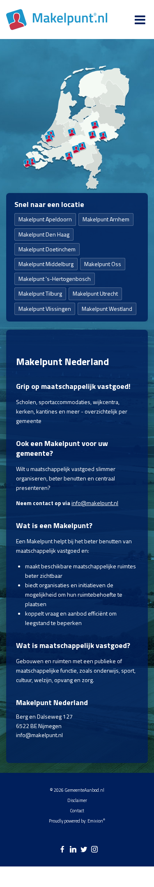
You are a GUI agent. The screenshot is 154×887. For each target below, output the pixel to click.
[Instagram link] (94, 850)
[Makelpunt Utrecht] (71, 132)
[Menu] (140, 19)
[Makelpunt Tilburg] (69, 156)
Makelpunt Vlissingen (44, 308)
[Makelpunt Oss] (82, 146)
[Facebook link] (62, 850)
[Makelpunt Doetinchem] (103, 136)
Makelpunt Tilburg (40, 293)
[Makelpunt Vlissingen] (27, 163)
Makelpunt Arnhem (106, 219)
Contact (77, 810)
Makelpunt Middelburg (46, 264)
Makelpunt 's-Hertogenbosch (54, 278)
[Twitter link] (83, 850)
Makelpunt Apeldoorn (45, 219)
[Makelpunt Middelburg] (32, 161)
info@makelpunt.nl (94, 503)
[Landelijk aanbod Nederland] (56, 19)
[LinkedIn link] (73, 850)
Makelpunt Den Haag (43, 234)
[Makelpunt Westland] (48, 138)
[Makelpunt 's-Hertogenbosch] (75, 149)
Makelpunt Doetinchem (47, 249)
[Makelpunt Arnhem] (92, 134)
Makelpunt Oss (102, 264)
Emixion (95, 821)
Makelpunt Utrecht (95, 293)
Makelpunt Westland (107, 308)
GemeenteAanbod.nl (84, 790)
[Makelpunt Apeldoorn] (94, 125)
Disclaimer (77, 800)
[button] (131, 844)
